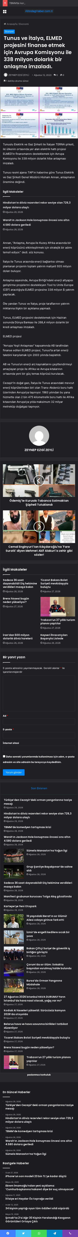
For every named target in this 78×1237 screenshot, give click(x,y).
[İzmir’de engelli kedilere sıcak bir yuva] (14, 937)
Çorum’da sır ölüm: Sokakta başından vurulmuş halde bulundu (48, 966)
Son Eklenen (39, 788)
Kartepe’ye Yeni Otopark (20, 906)
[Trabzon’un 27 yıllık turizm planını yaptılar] (57, 607)
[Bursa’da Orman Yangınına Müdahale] (14, 985)
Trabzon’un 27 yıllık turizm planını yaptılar (57, 621)
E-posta (8, 729)
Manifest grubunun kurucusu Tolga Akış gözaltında (38, 896)
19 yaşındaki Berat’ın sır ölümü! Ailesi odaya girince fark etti (46, 918)
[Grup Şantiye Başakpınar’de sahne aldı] (14, 871)
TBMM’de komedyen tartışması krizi (29, 3)
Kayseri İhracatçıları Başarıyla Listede (53, 636)
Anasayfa (11, 23)
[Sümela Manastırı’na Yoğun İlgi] (14, 855)
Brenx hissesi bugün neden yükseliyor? (16, 600)
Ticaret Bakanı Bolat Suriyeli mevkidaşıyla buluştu (54, 583)
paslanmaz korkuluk (39, 1074)
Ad (5, 715)
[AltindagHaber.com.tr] (39, 11)
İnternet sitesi (11, 743)
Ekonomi (24, 23)
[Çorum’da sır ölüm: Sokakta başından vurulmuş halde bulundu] (14, 969)
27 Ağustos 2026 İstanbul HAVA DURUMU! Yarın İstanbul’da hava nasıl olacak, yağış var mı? (34, 998)
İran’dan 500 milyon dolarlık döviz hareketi (18, 636)
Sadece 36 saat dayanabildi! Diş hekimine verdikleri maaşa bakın (20, 583)
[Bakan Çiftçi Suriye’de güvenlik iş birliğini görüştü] (14, 953)
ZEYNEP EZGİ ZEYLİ (19, 75)
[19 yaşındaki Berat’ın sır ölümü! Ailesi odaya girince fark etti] (14, 921)
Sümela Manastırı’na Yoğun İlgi (46, 850)
